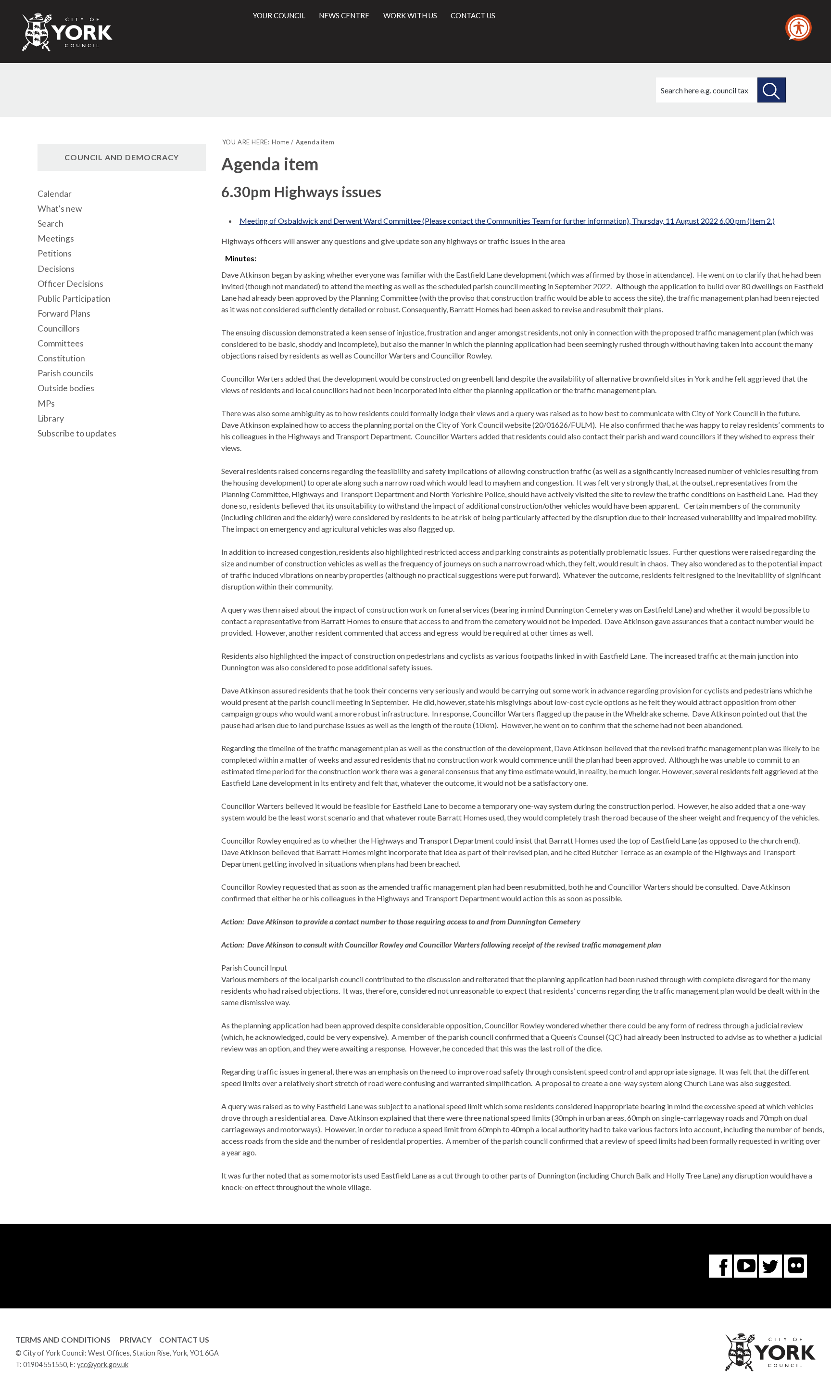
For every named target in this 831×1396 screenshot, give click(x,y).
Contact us (473, 15)
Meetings (56, 238)
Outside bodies (66, 388)
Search (50, 223)
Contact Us (184, 1339)
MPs (46, 403)
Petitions (55, 253)
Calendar (55, 194)
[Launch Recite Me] (798, 27)
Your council (279, 15)
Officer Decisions (70, 284)
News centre (344, 15)
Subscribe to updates (77, 433)
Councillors (59, 328)
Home (281, 142)
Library (51, 418)
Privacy (135, 1339)
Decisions (56, 269)
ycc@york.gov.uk (102, 1364)
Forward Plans (64, 313)
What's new (60, 209)
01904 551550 (45, 1364)
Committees (61, 343)
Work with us (410, 15)
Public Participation (74, 299)
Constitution (61, 358)
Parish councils (65, 373)
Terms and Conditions (63, 1339)
